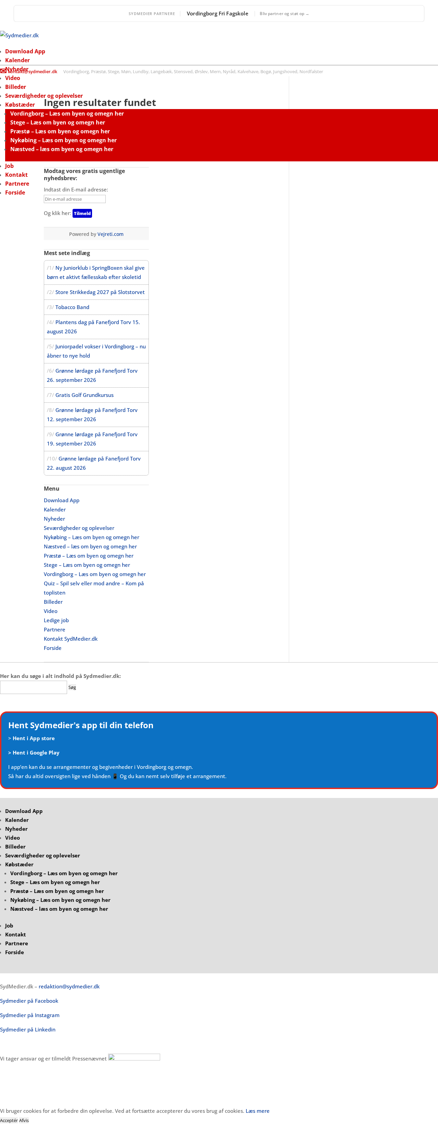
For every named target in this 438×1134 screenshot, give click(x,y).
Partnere (17, 183)
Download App (25, 51)
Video (12, 78)
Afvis (24, 1120)
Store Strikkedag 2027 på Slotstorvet (100, 292)
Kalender (17, 60)
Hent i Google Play (36, 752)
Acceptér (9, 1120)
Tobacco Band (72, 307)
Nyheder (54, 518)
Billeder (15, 87)
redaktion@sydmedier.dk (69, 986)
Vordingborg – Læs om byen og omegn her (67, 113)
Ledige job (56, 620)
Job (9, 166)
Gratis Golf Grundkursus (84, 394)
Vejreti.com (111, 234)
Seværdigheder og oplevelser (44, 95)
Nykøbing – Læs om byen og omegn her (63, 140)
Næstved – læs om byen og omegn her (61, 149)
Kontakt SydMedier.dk (71, 638)
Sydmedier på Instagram (30, 1015)
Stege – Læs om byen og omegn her (57, 122)
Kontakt (16, 174)
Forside (15, 192)
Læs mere (258, 1110)
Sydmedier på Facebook (29, 1000)
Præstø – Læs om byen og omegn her (60, 131)
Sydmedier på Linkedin (27, 1029)
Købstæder (20, 104)
